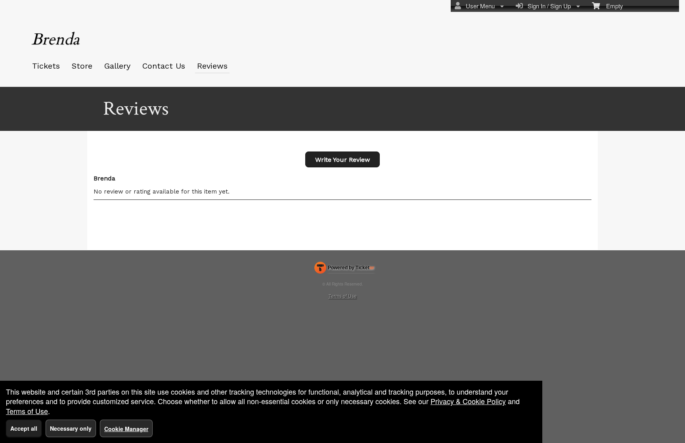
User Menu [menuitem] (478, 6)
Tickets (46, 66)
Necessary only (71, 428)
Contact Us (163, 66)
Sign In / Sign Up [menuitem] (547, 6)
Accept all (23, 428)
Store (82, 66)
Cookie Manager (126, 429)
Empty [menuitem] (611, 6)
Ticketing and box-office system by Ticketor (344, 269)
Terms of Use (343, 295)
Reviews (212, 66)
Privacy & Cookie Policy (468, 401)
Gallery (117, 66)
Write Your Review (342, 159)
